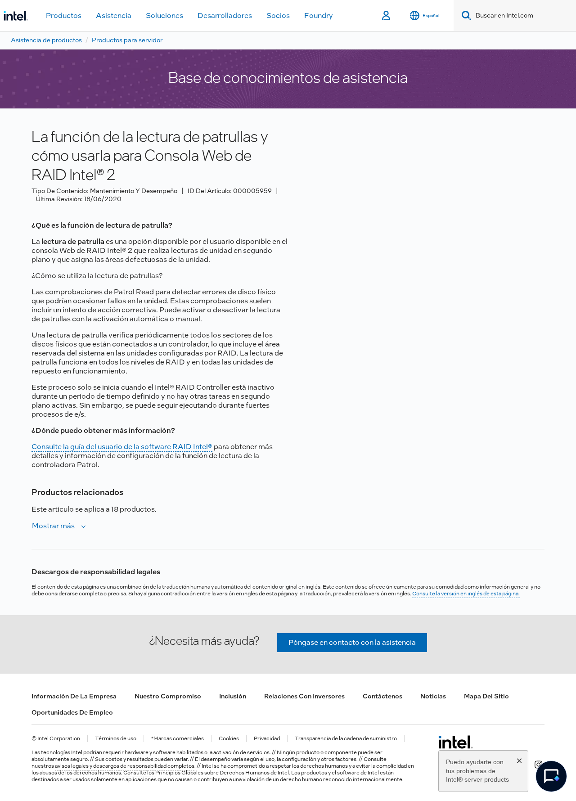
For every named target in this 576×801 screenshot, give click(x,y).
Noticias (433, 696)
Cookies (229, 738)
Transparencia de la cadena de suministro (346, 738)
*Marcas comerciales (177, 738)
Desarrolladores (225, 15)
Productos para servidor (127, 40)
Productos (63, 15)
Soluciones (164, 15)
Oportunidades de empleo (72, 712)
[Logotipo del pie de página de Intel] (455, 742)
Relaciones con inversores (304, 696)
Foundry (318, 15)
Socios (278, 15)
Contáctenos (382, 696)
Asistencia (113, 15)
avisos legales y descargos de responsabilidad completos (124, 766)
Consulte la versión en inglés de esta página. (466, 593)
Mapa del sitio (486, 696)
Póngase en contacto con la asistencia (352, 642)
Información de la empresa (74, 696)
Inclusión (232, 696)
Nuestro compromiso (168, 696)
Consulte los (139, 772)
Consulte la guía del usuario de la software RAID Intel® (122, 446)
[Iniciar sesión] (387, 16)
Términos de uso (115, 738)
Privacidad (267, 738)
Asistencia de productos (46, 40)
